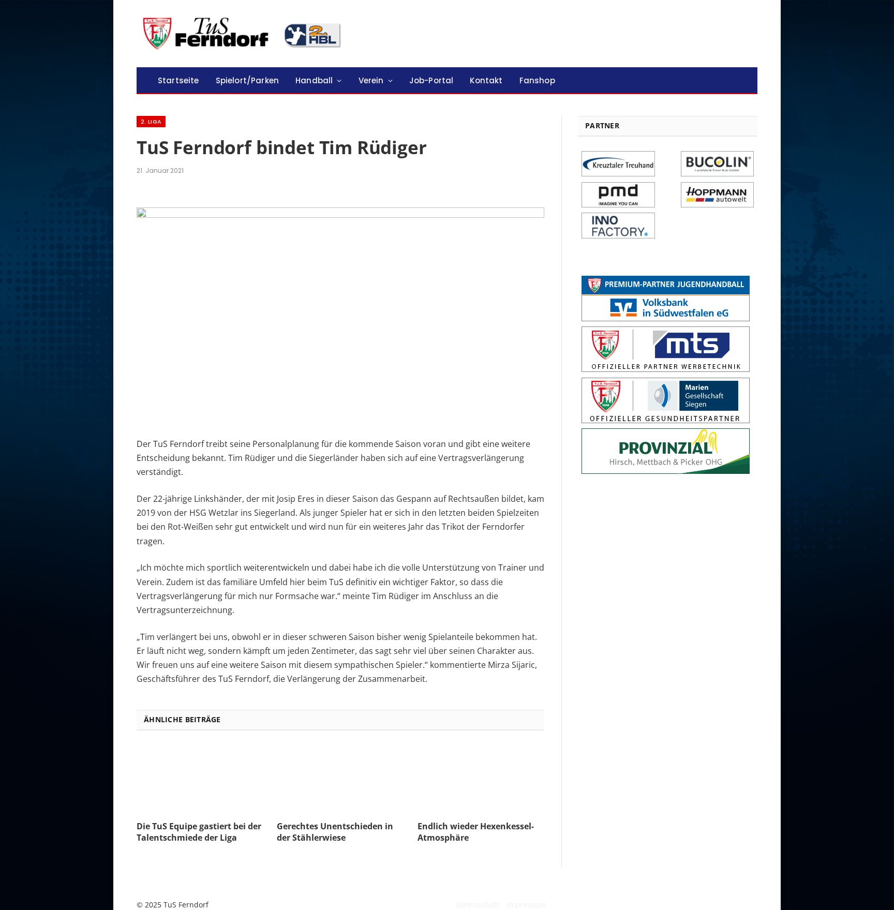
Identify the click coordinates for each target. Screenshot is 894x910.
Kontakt (486, 80)
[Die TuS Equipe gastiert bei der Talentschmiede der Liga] (200, 778)
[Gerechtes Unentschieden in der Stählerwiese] (340, 778)
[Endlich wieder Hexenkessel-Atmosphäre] (481, 778)
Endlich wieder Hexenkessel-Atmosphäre (476, 832)
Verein (371, 80)
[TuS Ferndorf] (244, 33)
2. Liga (151, 121)
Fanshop (537, 80)
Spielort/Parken (247, 80)
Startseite (178, 80)
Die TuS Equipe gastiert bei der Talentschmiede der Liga (199, 832)
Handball (314, 80)
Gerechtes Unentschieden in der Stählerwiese (335, 832)
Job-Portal (431, 80)
